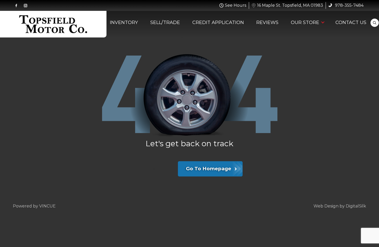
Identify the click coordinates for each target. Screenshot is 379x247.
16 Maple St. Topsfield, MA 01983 (290, 5)
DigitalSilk (356, 206)
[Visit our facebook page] (16, 5)
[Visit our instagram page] (25, 5)
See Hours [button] (235, 5)
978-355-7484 (349, 5)
